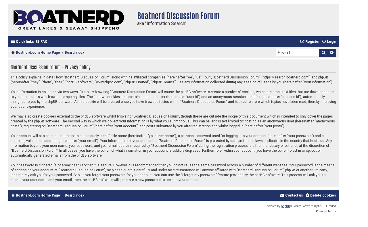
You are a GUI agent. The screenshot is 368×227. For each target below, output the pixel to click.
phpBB (285, 206)
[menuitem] (41, 42)
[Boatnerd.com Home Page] (71, 20)
